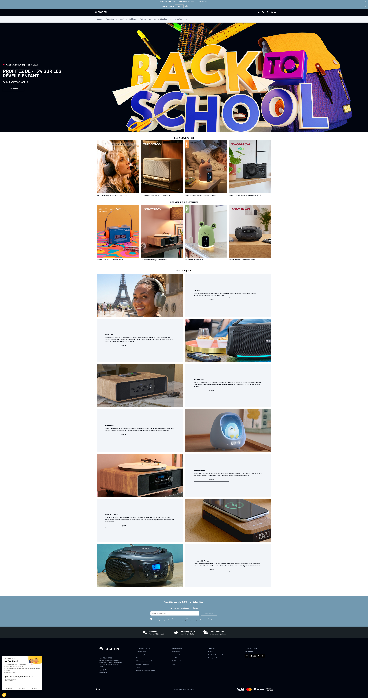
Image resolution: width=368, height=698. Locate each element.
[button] (181, 128)
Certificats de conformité (215, 655)
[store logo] (101, 12)
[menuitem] (101, 19)
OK (179, 6)
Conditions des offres (142, 664)
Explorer (211, 299)
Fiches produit (212, 658)
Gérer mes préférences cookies (145, 670)
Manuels (211, 651)
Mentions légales (141, 655)
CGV (137, 658)
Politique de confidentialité (144, 661)
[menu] (184, 19)
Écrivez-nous (103, 672)
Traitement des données (191, 621)
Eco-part (138, 667)
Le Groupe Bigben (141, 651)
